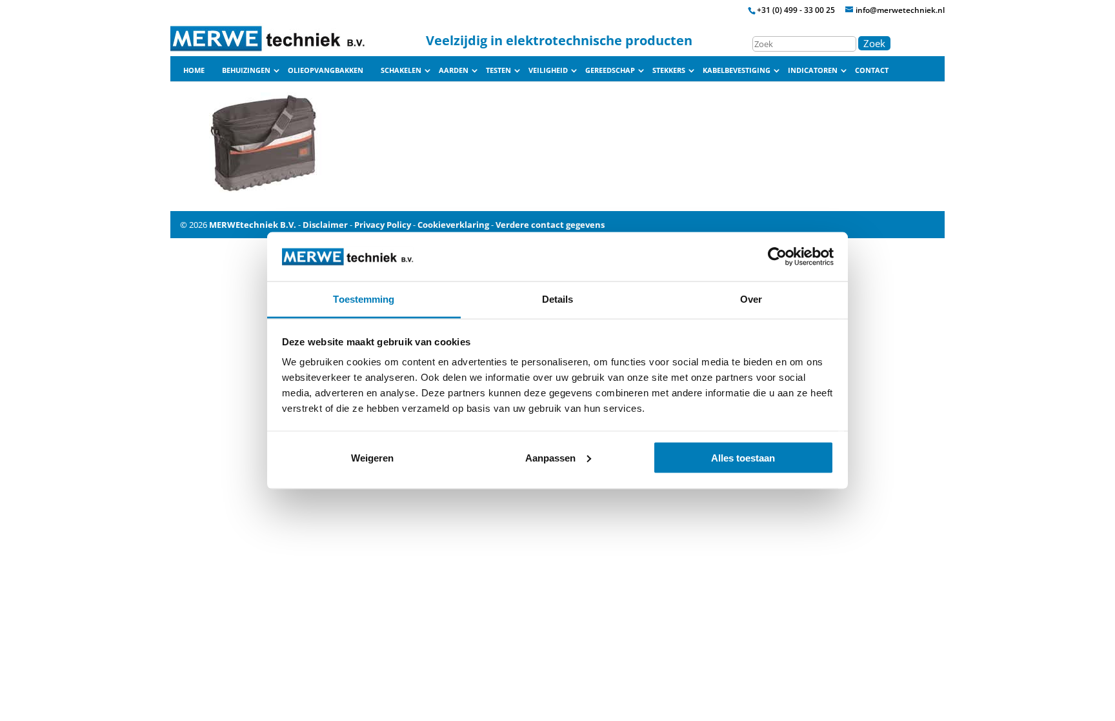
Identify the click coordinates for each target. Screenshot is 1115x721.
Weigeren (372, 457)
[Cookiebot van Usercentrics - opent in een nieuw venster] (777, 256)
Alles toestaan (743, 457)
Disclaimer (325, 224)
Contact (872, 70)
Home (194, 70)
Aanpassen (550, 457)
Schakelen (401, 70)
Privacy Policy (382, 224)
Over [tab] (751, 299)
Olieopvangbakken (325, 70)
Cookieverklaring (453, 224)
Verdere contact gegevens (550, 224)
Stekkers (668, 70)
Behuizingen (246, 70)
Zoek (874, 43)
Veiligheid (548, 70)
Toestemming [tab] (363, 299)
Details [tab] (558, 299)
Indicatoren (813, 70)
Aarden (453, 70)
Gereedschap (610, 70)
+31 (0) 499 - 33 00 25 (796, 10)
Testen (498, 70)
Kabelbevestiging (736, 70)
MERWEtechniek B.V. (252, 224)
